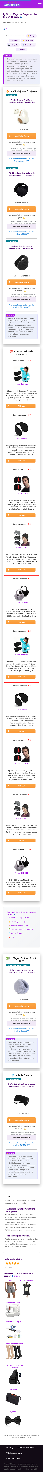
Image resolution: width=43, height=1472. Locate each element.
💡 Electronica (28, 40)
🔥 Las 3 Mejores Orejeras (18, 921)
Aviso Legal (10, 1447)
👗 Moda (6, 29)
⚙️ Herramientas (28, 45)
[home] (12, 4)
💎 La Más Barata (15, 933)
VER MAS (21, 406)
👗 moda (16, 1276)
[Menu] (40, 3)
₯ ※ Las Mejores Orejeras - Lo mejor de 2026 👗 (21, 913)
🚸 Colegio (31, 36)
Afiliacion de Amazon (14, 1453)
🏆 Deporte (14, 40)
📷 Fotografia (13, 45)
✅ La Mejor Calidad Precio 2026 (20, 929)
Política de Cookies (13, 1458)
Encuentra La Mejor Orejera (19, 918)
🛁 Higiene (21, 49)
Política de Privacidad (26, 1447)
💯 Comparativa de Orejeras (19, 925)
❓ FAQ (11, 937)
